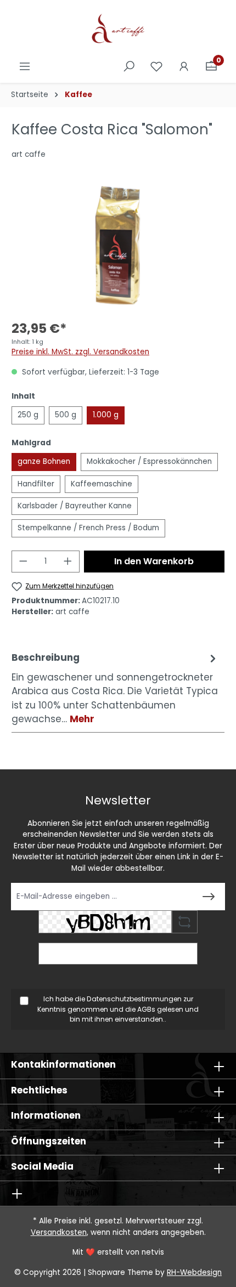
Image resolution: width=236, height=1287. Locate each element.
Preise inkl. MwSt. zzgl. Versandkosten (80, 352)
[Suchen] (129, 66)
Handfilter (36, 484)
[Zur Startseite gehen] (118, 29)
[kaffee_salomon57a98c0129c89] (117, 245)
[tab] (115, 688)
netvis (153, 1252)
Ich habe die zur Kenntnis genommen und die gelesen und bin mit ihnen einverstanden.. (118, 1009)
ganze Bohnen (44, 461)
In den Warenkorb (154, 561)
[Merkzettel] (156, 66)
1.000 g (106, 415)
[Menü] (24, 66)
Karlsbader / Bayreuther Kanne (75, 506)
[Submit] (208, 896)
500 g (65, 415)
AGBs (146, 1009)
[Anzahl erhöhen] (68, 561)
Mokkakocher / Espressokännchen (149, 461)
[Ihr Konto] (184, 66)
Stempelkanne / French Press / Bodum (88, 528)
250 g (28, 415)
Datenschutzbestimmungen (134, 998)
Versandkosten (59, 1232)
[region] (118, 245)
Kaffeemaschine (101, 484)
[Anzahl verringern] (23, 561)
